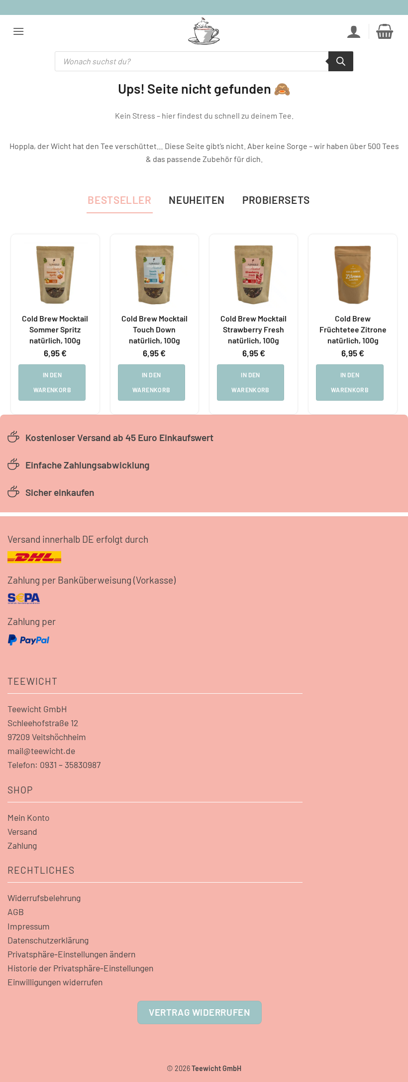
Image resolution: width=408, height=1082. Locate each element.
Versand (22, 831)
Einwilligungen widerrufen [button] (54, 981)
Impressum (28, 926)
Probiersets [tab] (276, 199)
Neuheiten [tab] (197, 199)
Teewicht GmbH (37, 708)
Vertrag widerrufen (199, 1012)
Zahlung (22, 845)
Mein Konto (28, 817)
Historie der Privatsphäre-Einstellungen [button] (80, 967)
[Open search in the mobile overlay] (204, 61)
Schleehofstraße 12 (42, 722)
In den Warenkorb (52, 382)
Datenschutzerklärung (48, 939)
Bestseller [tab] (119, 199)
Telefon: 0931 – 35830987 (54, 764)
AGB (15, 911)
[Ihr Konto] (353, 31)
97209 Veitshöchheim (46, 736)
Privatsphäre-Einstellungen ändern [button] (71, 953)
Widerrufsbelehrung (44, 897)
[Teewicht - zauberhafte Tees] (204, 31)
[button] (18, 31)
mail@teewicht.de (41, 750)
